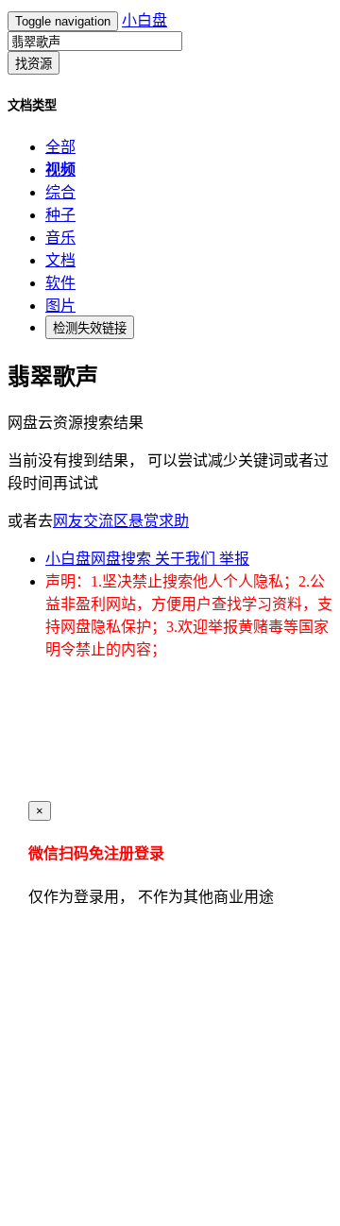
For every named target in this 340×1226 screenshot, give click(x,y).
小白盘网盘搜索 (100, 559)
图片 (60, 306)
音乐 (60, 238)
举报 (234, 559)
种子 (60, 215)
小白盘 (144, 20)
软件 (60, 283)
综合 (60, 192)
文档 (60, 260)
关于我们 (187, 559)
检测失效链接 (90, 328)
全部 (60, 147)
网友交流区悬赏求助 (121, 521)
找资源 (33, 64)
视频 (60, 170)
